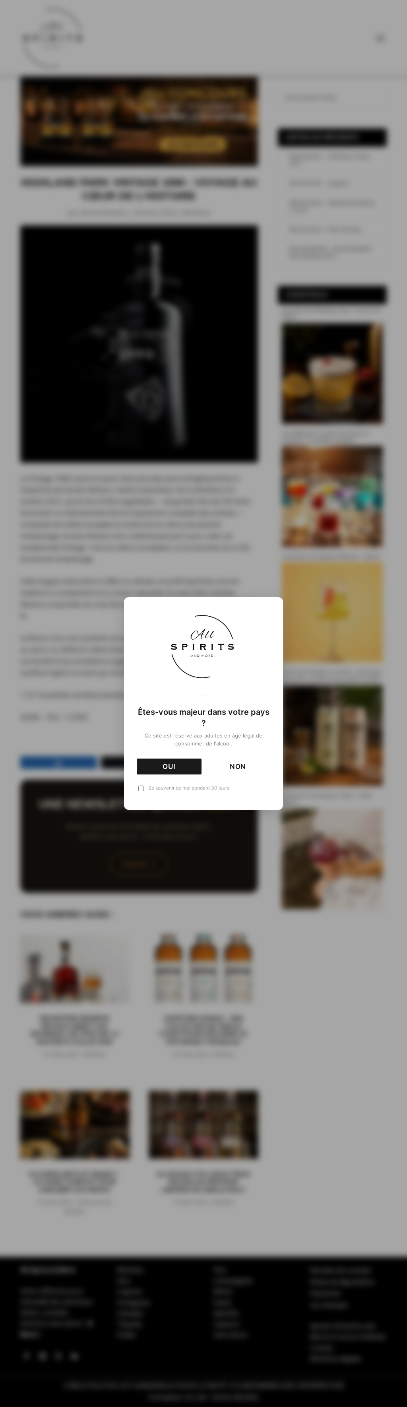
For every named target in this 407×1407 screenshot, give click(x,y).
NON (238, 766)
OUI (169, 766)
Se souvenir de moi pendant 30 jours (188, 788)
